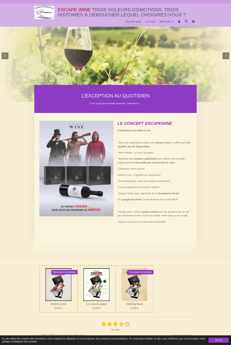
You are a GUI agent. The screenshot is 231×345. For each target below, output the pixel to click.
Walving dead (134, 304)
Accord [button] (218, 340)
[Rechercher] (186, 21)
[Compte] (179, 21)
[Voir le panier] (193, 21)
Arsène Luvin (58, 304)
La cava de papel (96, 304)
